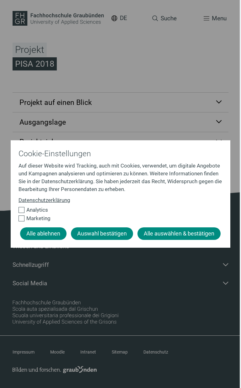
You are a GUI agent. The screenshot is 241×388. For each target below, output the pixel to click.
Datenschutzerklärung (44, 200)
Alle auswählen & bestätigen (179, 233)
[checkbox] (118, 210)
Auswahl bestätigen (102, 233)
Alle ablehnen (43, 233)
